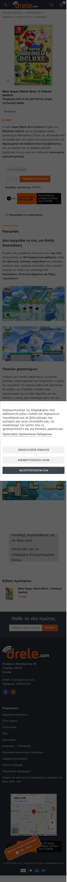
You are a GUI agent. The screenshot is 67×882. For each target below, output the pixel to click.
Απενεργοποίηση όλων (33, 460)
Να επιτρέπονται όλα (33, 470)
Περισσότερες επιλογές (33, 450)
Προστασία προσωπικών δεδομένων (27, 434)
